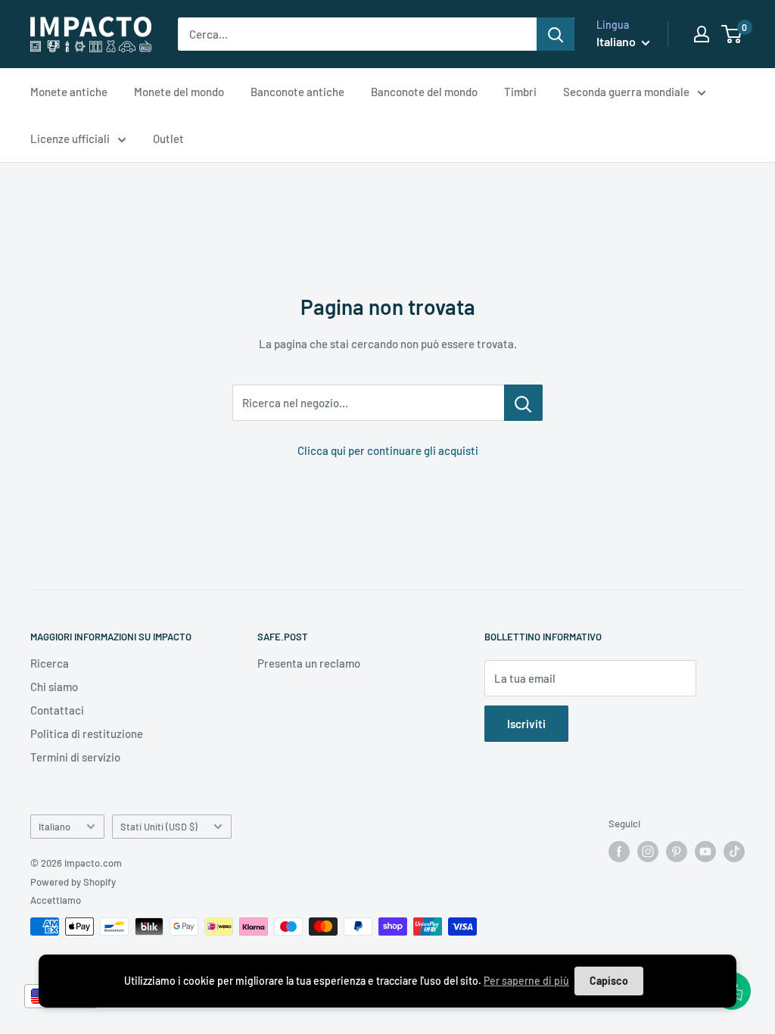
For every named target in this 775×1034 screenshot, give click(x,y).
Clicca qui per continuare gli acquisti (387, 450)
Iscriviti (526, 723)
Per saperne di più (526, 980)
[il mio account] (701, 34)
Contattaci (57, 710)
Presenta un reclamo (308, 663)
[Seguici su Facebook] (619, 851)
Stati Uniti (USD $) (159, 827)
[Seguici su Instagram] (647, 851)
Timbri (520, 91)
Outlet (168, 138)
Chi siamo (54, 686)
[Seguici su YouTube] (705, 851)
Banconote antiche (297, 91)
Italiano (54, 827)
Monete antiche (68, 91)
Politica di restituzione (86, 733)
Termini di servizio (75, 757)
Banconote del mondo (424, 91)
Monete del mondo (179, 91)
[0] (732, 34)
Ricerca (49, 663)
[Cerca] (555, 34)
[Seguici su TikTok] (734, 851)
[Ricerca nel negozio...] (523, 403)
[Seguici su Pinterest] (676, 851)
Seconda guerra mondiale (626, 91)
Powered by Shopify (73, 882)
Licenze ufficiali (70, 138)
